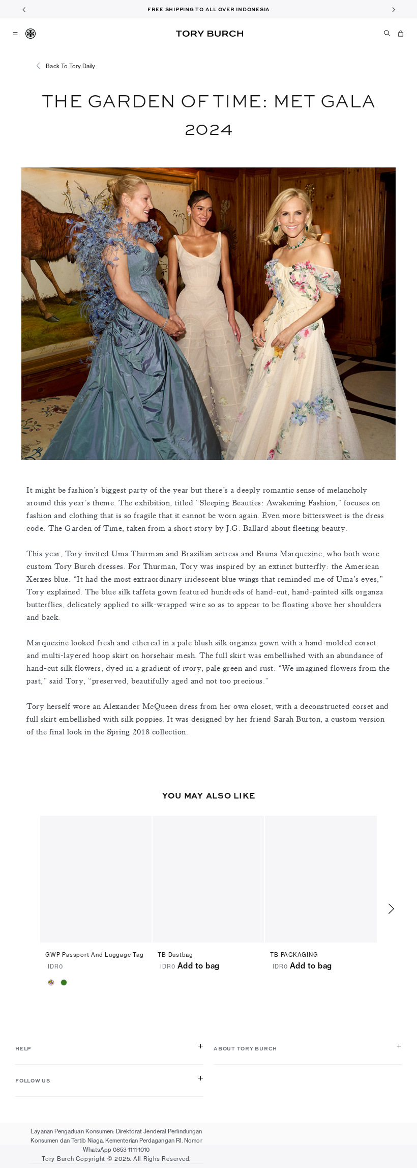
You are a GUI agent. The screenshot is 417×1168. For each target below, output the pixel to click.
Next (393, 9)
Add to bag (198, 966)
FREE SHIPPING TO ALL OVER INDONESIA (208, 9)
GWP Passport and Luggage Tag (94, 954)
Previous (24, 9)
